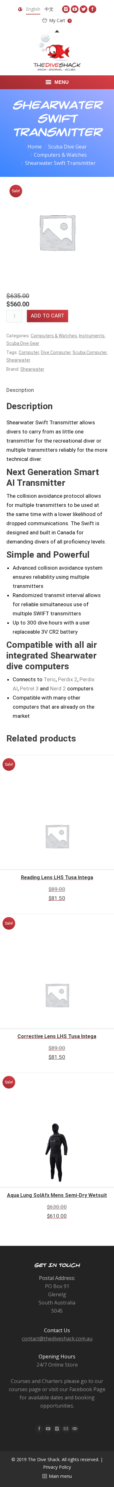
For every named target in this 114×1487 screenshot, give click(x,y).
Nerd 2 (58, 688)
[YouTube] (75, 9)
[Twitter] (83, 9)
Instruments (91, 335)
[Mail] (66, 1428)
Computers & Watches (60, 154)
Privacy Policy (57, 1467)
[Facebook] (92, 9)
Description (20, 390)
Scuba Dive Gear (67, 146)
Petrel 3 (29, 688)
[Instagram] (66, 9)
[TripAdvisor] (75, 1428)
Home (35, 146)
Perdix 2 (67, 679)
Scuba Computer (90, 352)
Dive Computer (56, 352)
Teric (50, 679)
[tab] (20, 390)
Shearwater (18, 360)
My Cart (59, 20)
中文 (49, 9)
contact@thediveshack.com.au (57, 1338)
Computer (29, 352)
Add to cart (47, 315)
